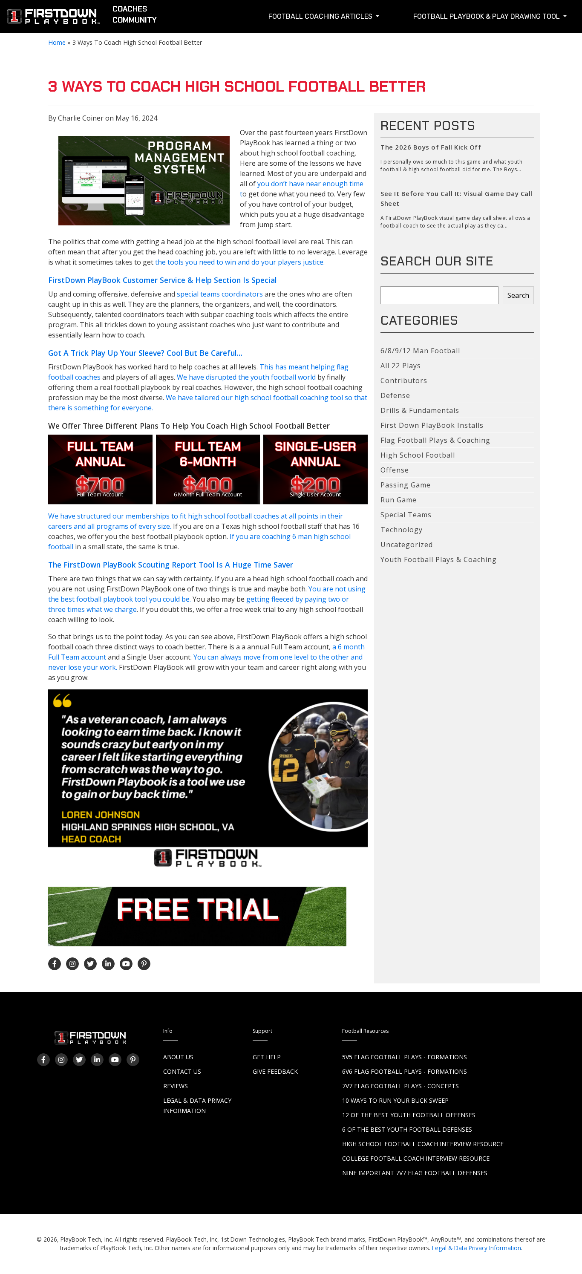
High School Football (417, 455)
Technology (401, 529)
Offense (394, 470)
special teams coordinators (219, 294)
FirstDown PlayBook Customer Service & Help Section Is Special (162, 280)
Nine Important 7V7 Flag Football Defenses (414, 1173)
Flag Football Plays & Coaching (435, 440)
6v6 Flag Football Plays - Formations (404, 1071)
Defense (395, 395)
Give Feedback (275, 1071)
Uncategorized (406, 544)
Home (57, 42)
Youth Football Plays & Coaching (438, 559)
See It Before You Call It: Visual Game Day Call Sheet (456, 198)
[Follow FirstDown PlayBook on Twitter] (90, 963)
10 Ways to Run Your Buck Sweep (395, 1100)
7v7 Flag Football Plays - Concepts (400, 1086)
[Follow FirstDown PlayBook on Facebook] (54, 963)
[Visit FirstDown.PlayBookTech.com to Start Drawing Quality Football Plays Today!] (54, 18)
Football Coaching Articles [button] (321, 16)
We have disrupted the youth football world (247, 377)
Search (518, 295)
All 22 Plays (400, 365)
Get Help (267, 1057)
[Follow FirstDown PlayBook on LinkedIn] (108, 963)
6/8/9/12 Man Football (420, 350)
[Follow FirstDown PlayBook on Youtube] (126, 963)
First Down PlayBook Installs (432, 425)
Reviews (175, 1086)
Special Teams (406, 514)
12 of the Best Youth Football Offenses (408, 1115)
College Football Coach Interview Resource (416, 1158)
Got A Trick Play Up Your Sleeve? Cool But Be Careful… (145, 353)
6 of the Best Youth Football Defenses (407, 1129)
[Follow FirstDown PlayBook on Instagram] (72, 963)
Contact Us (182, 1071)
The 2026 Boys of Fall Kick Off (430, 147)
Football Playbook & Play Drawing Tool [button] (487, 16)
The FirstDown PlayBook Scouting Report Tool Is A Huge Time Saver (170, 564)
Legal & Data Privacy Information (476, 1248)
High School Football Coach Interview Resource (423, 1144)
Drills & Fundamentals (419, 410)
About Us (178, 1057)
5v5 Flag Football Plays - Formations (404, 1057)
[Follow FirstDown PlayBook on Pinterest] (144, 963)
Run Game (398, 499)
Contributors (403, 380)
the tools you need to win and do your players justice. (240, 262)
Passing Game (405, 485)
